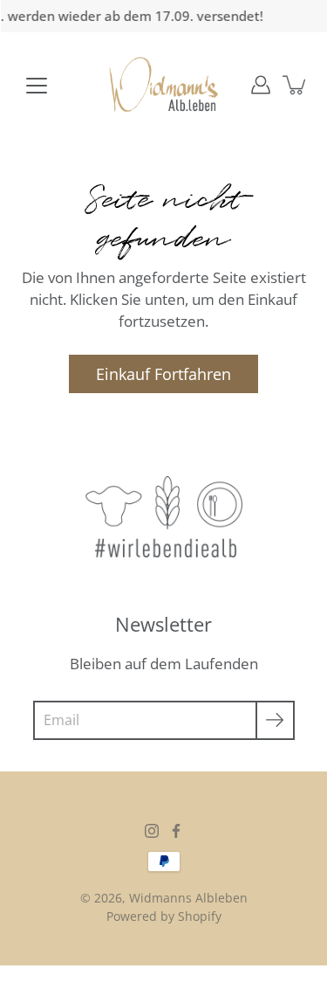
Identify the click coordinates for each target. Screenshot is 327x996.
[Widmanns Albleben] (163, 84)
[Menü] (36, 85)
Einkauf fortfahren (163, 373)
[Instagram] (152, 831)
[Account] (261, 85)
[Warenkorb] (296, 85)
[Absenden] (275, 720)
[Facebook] (176, 831)
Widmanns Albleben (188, 897)
